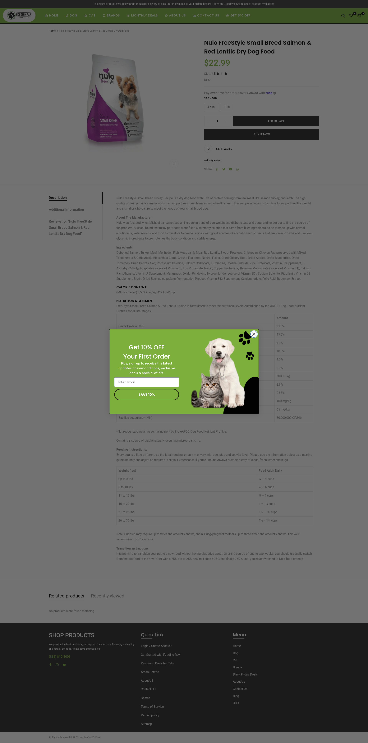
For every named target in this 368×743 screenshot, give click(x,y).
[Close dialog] (254, 334)
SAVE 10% (146, 394)
